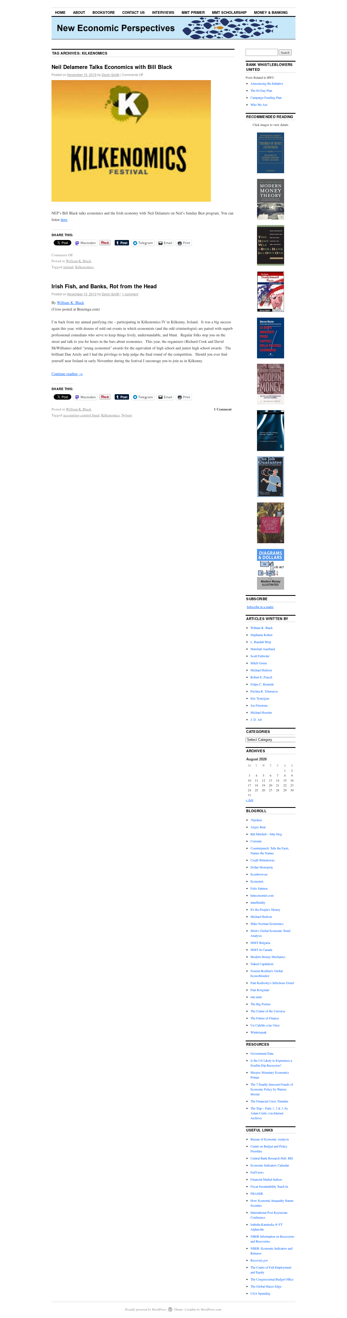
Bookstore (103, 12)
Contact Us (133, 12)
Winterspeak (258, 1032)
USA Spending (260, 1293)
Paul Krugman (259, 990)
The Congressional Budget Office (271, 1279)
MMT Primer (193, 12)
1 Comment (223, 409)
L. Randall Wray (260, 642)
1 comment (130, 294)
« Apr (249, 800)
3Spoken (256, 820)
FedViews (257, 1172)
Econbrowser (259, 874)
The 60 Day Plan (261, 90)
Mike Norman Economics (267, 923)
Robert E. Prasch (261, 677)
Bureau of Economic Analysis (269, 1139)
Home (60, 12)
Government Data (261, 1053)
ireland (68, 266)
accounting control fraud (81, 415)
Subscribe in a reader (260, 607)
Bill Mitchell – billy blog (266, 834)
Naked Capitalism (261, 964)
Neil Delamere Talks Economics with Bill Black (112, 67)
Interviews (163, 12)
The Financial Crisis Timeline (269, 1101)
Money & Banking (271, 12)
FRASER (256, 1193)
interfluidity (257, 902)
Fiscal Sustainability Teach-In (269, 1186)
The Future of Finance (264, 1018)
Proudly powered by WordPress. (146, 1309)
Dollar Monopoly (261, 867)
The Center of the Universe (267, 1011)
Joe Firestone (259, 705)
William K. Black (78, 260)
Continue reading (67, 373)
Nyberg (126, 415)
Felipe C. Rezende (262, 684)
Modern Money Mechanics (267, 956)
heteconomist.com (262, 895)
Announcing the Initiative (266, 83)
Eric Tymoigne (259, 698)
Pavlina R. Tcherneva (264, 691)
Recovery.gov (259, 1260)
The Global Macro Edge (265, 1286)
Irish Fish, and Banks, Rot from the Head (104, 286)
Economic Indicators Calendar (269, 1165)
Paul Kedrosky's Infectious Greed (272, 983)
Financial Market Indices (266, 1179)
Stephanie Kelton (261, 635)
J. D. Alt (256, 719)
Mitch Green (258, 663)
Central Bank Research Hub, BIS (271, 1158)
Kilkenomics (84, 266)
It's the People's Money (265, 909)
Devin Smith (111, 74)
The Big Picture (260, 1004)
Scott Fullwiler (259, 656)
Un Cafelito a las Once (264, 1025)
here (64, 219)
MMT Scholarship (229, 12)
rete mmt (256, 997)
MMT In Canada (261, 949)
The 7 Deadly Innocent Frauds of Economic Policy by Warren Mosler (271, 1089)
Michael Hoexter (261, 712)
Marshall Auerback (262, 649)
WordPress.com (211, 1309)
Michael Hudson (261, 670)
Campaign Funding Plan (266, 97)
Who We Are (258, 104)
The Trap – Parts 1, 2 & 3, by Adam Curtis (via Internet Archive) (269, 1113)
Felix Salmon (259, 888)
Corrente (256, 841)
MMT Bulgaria (260, 942)
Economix (257, 881)
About (79, 12)
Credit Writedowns (262, 860)
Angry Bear (258, 827)
